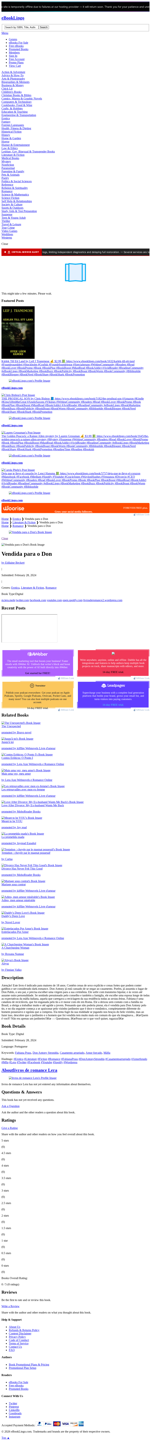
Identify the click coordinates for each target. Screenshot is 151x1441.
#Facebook (33, 1062)
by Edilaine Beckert (12, 562)
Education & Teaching (14, 111)
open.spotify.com (72, 600)
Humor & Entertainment (15, 144)
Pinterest (14, 1406)
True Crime (8, 227)
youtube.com (54, 600)
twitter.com (22, 600)
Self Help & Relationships (16, 201)
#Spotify (58, 1062)
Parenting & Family (12, 171)
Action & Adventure (13, 72)
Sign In (13, 55)
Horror (5, 141)
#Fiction (42, 1059)
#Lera (12, 1062)
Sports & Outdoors (12, 207)
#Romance (54, 1059)
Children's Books (11, 91)
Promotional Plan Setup (22, 1367)
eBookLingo (12, 17)
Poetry (5, 178)
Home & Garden (11, 138)
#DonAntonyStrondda (92, 1059)
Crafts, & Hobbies (12, 108)
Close (4, 538)
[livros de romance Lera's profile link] (33, 1078)
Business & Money (12, 85)
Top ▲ (5, 1437)
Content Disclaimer (20, 1333)
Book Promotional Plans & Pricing (29, 1364)
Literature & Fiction (12, 154)
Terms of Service (19, 1343)
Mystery (6, 161)
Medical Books (10, 158)
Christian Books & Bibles (16, 95)
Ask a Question (10, 1106)
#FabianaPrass (69, 1059)
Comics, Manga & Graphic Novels (21, 98)
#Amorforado (139, 1059)
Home (5, 518)
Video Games (9, 231)
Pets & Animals (10, 174)
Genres (13, 39)
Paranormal (8, 168)
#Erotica (18, 1059)
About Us (14, 1326)
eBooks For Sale (18, 42)
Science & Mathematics (15, 194)
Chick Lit (7, 88)
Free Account (16, 59)
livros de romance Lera (29, 1070)
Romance (7, 191)
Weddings (7, 234)
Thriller (5, 221)
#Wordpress (70, 1062)
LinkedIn (14, 1410)
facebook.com (38, 600)
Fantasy (5, 121)
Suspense (6, 214)
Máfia (106, 1052)
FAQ (12, 1350)
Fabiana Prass (23, 1052)
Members (14, 52)
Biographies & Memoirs (15, 82)
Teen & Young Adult (13, 217)
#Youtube (46, 1062)
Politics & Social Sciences (16, 181)
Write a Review (10, 1306)
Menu (4, 33)
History (5, 135)
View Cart (15, 65)
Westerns (6, 237)
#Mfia (4, 1062)
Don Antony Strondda (45, 1052)
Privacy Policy (17, 1336)
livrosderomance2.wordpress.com (102, 600)
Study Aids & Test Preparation (19, 211)
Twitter (13, 1403)
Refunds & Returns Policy (24, 1330)
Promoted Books (18, 49)
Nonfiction (7, 164)
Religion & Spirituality (14, 187)
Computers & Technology (16, 101)
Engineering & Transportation (18, 115)
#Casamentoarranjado (118, 1059)
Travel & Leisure (11, 224)
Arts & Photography (13, 78)
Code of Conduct (19, 1340)
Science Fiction (10, 197)
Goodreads (15, 1413)
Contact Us (15, 1346)
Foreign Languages (12, 125)
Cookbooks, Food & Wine (16, 105)
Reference (7, 184)
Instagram (14, 1416)
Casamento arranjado (72, 1052)
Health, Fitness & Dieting (16, 128)
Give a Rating (9, 1128)
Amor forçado (94, 1052)
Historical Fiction (11, 131)
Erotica (5, 118)
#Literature (30, 1059)
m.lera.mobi (8, 600)
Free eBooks (16, 45)
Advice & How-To (12, 75)
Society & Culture (11, 204)
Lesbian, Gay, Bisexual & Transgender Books (28, 151)
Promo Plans (16, 62)
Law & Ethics (9, 148)
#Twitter (22, 1062)
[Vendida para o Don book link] (30, 532)
